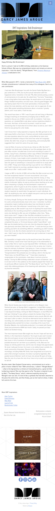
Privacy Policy (33, 503)
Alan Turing (8, 396)
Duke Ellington (9, 398)
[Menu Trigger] (50, 3)
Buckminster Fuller (11, 405)
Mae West (8, 401)
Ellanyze (30, 506)
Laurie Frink (9, 403)
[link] (40, 82)
